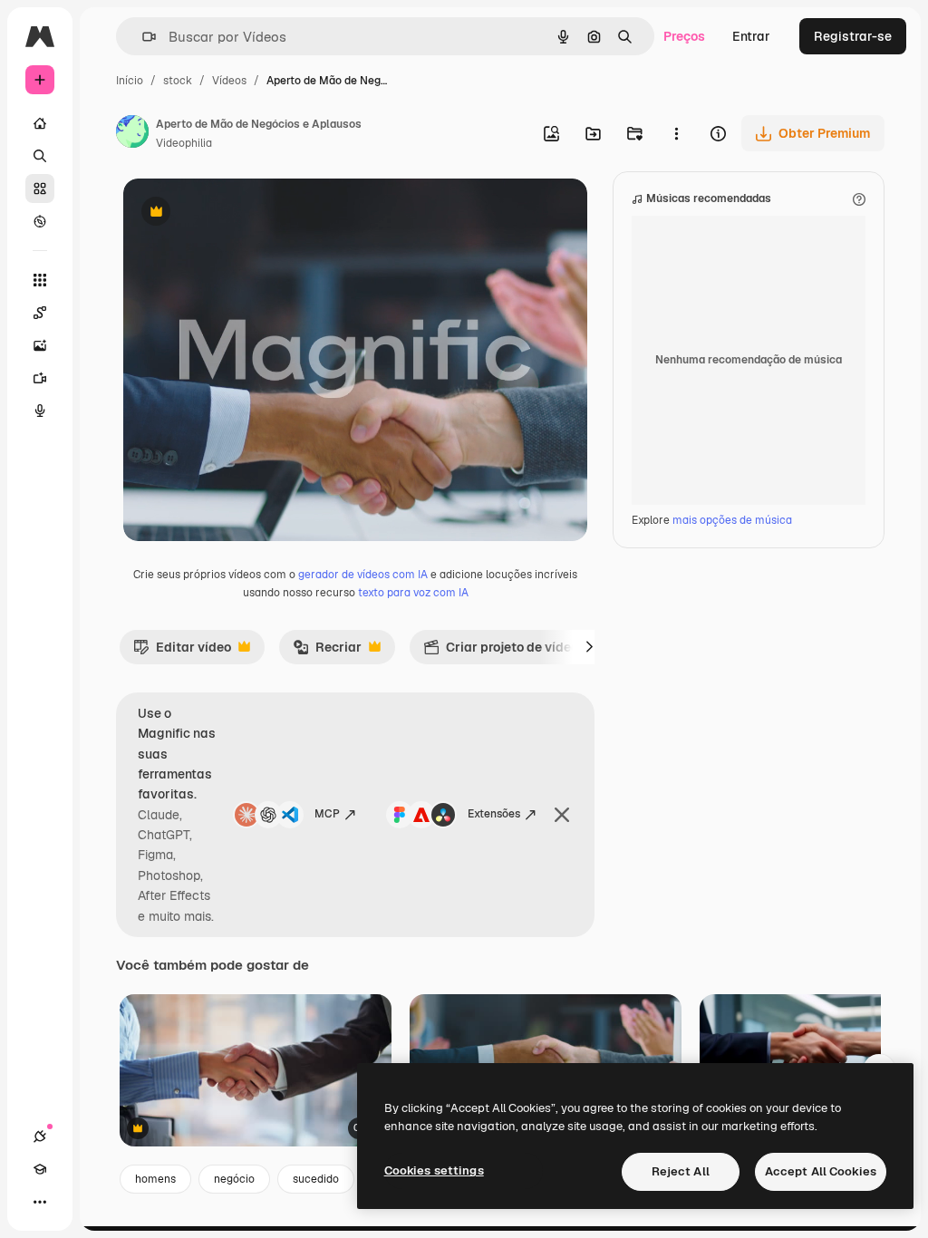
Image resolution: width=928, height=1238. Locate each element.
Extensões (494, 814)
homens (155, 1179)
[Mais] (39, 1201)
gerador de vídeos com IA (363, 574)
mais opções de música (732, 520)
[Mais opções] (676, 133)
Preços (684, 36)
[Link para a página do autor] (132, 134)
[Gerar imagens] (39, 345)
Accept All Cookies (820, 1171)
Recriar (327, 651)
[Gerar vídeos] (39, 377)
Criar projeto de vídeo (500, 651)
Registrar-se (853, 36)
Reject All (681, 1171)
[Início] (39, 123)
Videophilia (184, 143)
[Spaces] (39, 312)
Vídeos (229, 80)
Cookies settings (434, 1170)
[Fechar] (562, 815)
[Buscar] (39, 155)
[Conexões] (39, 1136)
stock (177, 80)
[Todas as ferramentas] (39, 280)
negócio (234, 1179)
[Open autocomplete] (142, 37)
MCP (327, 814)
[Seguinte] (589, 647)
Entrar (751, 36)
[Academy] (39, 1169)
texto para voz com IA (413, 592)
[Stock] (39, 188)
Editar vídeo (182, 651)
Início (129, 80)
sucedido (316, 1179)
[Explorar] (39, 221)
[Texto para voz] (39, 410)
